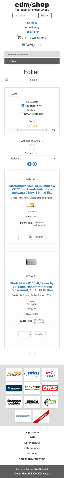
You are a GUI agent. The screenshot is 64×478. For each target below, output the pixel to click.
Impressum (32, 432)
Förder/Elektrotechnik (32, 458)
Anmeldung (32, 27)
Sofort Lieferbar (33, 114)
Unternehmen (32, 448)
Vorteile (32, 453)
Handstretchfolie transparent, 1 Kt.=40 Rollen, (32, 288)
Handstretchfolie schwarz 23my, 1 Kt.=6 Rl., (32, 191)
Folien (13, 61)
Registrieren (32, 31)
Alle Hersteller (33, 105)
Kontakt (32, 22)
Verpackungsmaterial (18, 53)
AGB (32, 437)
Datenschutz (32, 442)
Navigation (33, 44)
